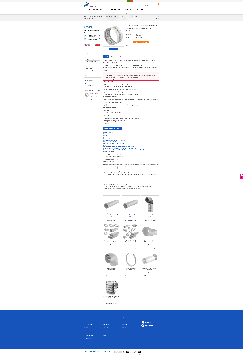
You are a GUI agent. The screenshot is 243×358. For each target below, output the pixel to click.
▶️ (112, 128)
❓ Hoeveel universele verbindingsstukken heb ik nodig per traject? (115, 156)
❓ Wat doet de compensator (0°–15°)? (110, 159)
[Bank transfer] (116, 352)
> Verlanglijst (128, 45)
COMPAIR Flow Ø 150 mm (116, 9)
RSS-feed (104, 335)
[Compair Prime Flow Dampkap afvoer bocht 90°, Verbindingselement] (111, 259)
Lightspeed (101, 351)
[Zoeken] (154, 5)
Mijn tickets (124, 327)
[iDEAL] (120, 352)
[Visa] (131, 352)
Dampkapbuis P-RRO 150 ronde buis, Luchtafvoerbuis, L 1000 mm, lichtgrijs (130, 214)
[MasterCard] (127, 352)
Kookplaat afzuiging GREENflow (126, 13)
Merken (104, 330)
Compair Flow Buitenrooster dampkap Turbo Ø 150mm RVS (114, 140)
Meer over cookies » (137, 1)
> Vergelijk (127, 47)
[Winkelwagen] (157, 5)
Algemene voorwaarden (88, 324)
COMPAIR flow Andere (112, 13)
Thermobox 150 (106, 135)
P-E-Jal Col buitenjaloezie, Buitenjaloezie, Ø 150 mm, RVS (111, 297)
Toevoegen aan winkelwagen (141, 42)
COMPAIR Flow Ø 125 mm (129, 9)
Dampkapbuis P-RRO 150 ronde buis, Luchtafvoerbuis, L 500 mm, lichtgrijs (111, 214)
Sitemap (85, 341)
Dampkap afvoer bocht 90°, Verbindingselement (111, 269)
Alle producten (105, 321)
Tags (112, 56)
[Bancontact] (135, 352)
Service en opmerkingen (88, 338)
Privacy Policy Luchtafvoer (88, 330)
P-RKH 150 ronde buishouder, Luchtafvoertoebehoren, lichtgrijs (130, 269)
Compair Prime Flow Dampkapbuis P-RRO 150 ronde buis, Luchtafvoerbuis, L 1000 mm (119, 145)
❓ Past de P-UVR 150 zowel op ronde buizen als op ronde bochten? (115, 154)
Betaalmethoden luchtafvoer (89, 332)
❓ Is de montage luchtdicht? (108, 158)
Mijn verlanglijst (125, 330)
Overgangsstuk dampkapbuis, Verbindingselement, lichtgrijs (150, 241)
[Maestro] (139, 352)
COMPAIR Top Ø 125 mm (90, 13)
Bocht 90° (105, 137)
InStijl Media (108, 351)
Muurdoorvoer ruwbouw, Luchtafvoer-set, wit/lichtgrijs (150, 269)
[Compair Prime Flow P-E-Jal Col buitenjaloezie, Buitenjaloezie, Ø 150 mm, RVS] (111, 287)
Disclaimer (86, 327)
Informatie (106, 56)
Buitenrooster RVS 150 (108, 138)
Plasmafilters (138, 13)
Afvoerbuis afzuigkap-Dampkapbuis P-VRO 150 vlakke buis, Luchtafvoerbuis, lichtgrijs (119, 146)
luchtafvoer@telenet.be (149, 325)
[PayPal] (123, 352)
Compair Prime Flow (139, 39)
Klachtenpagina (86, 343)
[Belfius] (139, 354)
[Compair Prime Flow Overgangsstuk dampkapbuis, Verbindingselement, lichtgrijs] (150, 232)
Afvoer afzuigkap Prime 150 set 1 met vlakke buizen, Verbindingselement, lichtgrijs (111, 241)
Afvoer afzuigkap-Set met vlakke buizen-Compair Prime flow (114, 143)
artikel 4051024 (144, 75)
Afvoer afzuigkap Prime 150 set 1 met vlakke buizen (113, 141)
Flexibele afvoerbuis (101, 13)
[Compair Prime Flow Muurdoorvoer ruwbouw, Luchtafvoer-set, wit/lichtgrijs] (150, 259)
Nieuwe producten (106, 324)
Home (86, 9)
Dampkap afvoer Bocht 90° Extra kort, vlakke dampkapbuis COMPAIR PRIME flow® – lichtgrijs (120, 148)
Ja (128, 1)
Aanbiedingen (105, 327)
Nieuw (144, 13)
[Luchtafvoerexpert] (102, 5)
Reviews (120, 56)
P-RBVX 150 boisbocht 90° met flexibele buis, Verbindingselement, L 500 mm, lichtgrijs (150, 214)
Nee (131, 1)
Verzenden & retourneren (88, 335)
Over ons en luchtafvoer (88, 321)
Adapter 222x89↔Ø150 (108, 133)
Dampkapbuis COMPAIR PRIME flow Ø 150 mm (99, 9)
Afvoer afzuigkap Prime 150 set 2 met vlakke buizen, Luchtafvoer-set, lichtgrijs (131, 241)
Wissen (99, 90)
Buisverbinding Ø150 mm (108, 132)
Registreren (124, 321)
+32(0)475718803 (148, 322)
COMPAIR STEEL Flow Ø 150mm (143, 9)
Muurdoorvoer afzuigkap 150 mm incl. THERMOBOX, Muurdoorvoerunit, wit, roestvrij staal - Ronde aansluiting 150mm (124, 149)
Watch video (114, 48)
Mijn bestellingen (125, 324)
